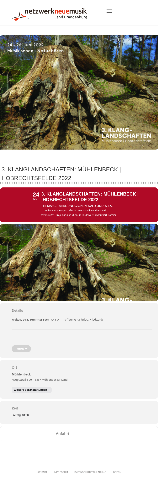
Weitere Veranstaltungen (30, 389)
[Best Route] (74, 433)
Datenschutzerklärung (90, 472)
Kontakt (42, 472)
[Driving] (82, 433)
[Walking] (97, 433)
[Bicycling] (104, 433)
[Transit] (89, 433)
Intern (117, 472)
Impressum (61, 472)
